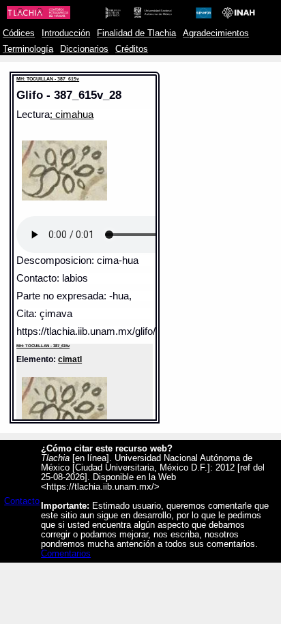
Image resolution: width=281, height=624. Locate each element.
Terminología (28, 49)
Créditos (131, 49)
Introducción (66, 33)
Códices (19, 33)
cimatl (70, 359)
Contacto (22, 501)
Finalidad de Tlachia (136, 33)
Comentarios (66, 554)
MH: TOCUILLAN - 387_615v (47, 79)
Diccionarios (84, 49)
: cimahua (71, 114)
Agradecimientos (216, 33)
